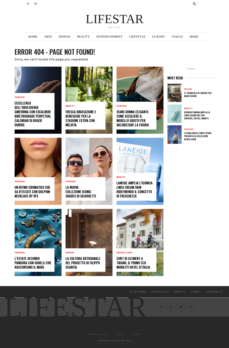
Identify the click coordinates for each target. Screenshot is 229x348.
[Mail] (181, 307)
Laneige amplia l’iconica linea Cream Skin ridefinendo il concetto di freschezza (135, 189)
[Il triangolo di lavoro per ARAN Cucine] (174, 93)
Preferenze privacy (97, 334)
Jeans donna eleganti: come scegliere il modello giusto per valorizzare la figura (133, 118)
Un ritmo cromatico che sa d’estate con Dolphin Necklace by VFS (32, 191)
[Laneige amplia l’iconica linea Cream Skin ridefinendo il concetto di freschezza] (140, 171)
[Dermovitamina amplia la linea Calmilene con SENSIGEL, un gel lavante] (174, 114)
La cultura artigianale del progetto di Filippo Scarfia (83, 263)
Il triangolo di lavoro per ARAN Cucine (198, 94)
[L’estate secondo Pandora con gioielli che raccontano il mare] (38, 242)
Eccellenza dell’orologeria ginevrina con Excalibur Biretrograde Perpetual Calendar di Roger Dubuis (33, 114)
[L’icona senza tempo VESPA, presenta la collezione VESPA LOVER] (174, 134)
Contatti (137, 334)
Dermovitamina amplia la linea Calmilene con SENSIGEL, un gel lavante (197, 115)
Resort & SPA (124, 253)
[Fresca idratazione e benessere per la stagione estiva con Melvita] (89, 100)
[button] (194, 4)
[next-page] (175, 150)
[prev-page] (169, 150)
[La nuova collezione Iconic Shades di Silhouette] (89, 171)
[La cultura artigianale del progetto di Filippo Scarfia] (89, 242)
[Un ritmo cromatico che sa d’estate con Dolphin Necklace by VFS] (38, 171)
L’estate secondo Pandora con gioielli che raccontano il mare (33, 263)
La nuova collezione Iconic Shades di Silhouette (81, 191)
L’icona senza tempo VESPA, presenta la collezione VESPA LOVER (198, 136)
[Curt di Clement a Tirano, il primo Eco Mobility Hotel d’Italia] (140, 242)
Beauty (70, 106)
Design (70, 253)
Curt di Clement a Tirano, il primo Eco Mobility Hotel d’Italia (133, 263)
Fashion (20, 97)
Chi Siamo (120, 334)
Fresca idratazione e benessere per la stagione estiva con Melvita (81, 118)
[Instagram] (35, 4)
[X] (191, 307)
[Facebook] (28, 4)
